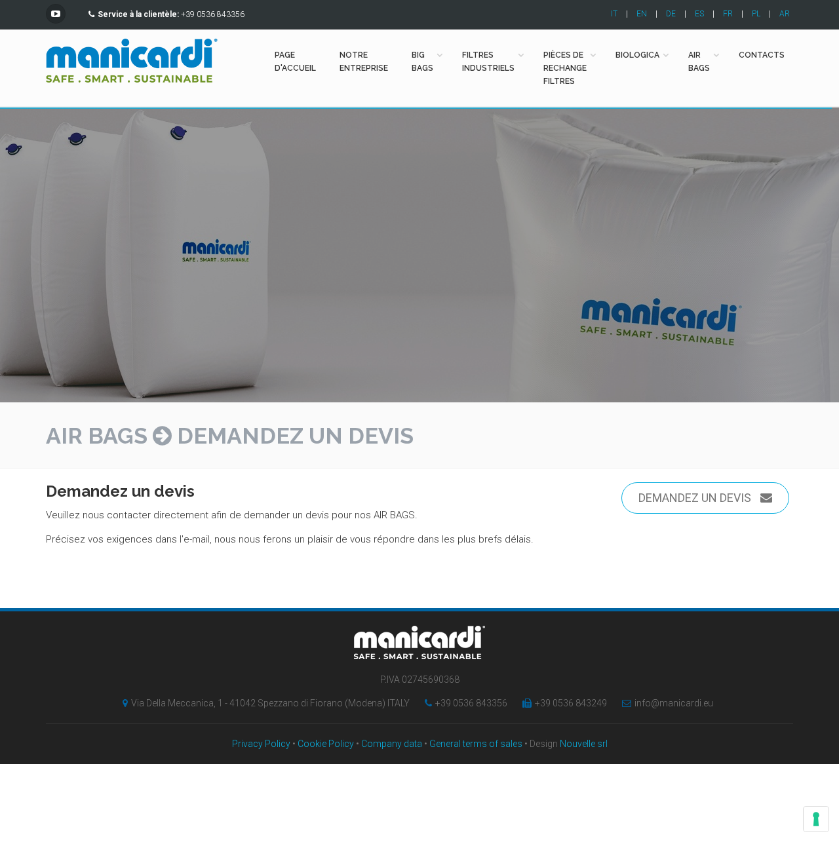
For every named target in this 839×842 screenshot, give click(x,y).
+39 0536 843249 (571, 703)
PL (756, 13)
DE (671, 13)
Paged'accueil (295, 61)
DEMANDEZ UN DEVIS (696, 498)
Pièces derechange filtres (565, 68)
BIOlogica (637, 55)
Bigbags (422, 61)
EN (641, 13)
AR (784, 13)
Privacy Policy (261, 743)
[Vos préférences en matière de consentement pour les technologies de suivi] (816, 819)
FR (728, 13)
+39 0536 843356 (471, 703)
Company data (391, 743)
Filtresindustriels (488, 61)
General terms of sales (475, 743)
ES (699, 13)
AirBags (699, 61)
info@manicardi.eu (673, 703)
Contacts (762, 55)
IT (614, 13)
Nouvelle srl (584, 743)
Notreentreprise (364, 61)
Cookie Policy (326, 743)
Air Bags (96, 436)
